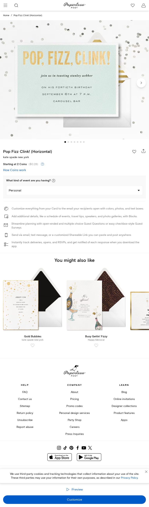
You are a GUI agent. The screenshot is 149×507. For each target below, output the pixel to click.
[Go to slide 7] (84, 142)
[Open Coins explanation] (42, 164)
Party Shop (74, 420)
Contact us (25, 399)
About (74, 392)
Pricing (74, 399)
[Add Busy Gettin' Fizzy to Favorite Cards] (96, 345)
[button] (53, 181)
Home (6, 15)
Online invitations (124, 399)
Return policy (25, 413)
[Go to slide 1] (65, 142)
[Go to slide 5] (77, 142)
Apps (124, 420)
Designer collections (124, 406)
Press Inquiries (74, 434)
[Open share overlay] (143, 151)
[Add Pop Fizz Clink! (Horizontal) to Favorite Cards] (134, 151)
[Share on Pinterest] (71, 448)
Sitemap (25, 406)
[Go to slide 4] (74, 142)
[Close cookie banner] (146, 471)
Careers (75, 427)
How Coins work (14, 170)
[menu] (5, 5)
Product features (124, 413)
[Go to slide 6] (80, 142)
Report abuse (24, 427)
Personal (15, 190)
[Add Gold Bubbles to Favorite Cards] (32, 345)
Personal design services (74, 413)
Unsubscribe (25, 420)
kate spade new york (16, 157)
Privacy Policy (129, 477)
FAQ (25, 392)
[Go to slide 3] (71, 142)
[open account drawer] (143, 5)
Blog (124, 392)
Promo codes (74, 406)
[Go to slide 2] (68, 142)
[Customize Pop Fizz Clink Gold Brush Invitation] (74, 80)
